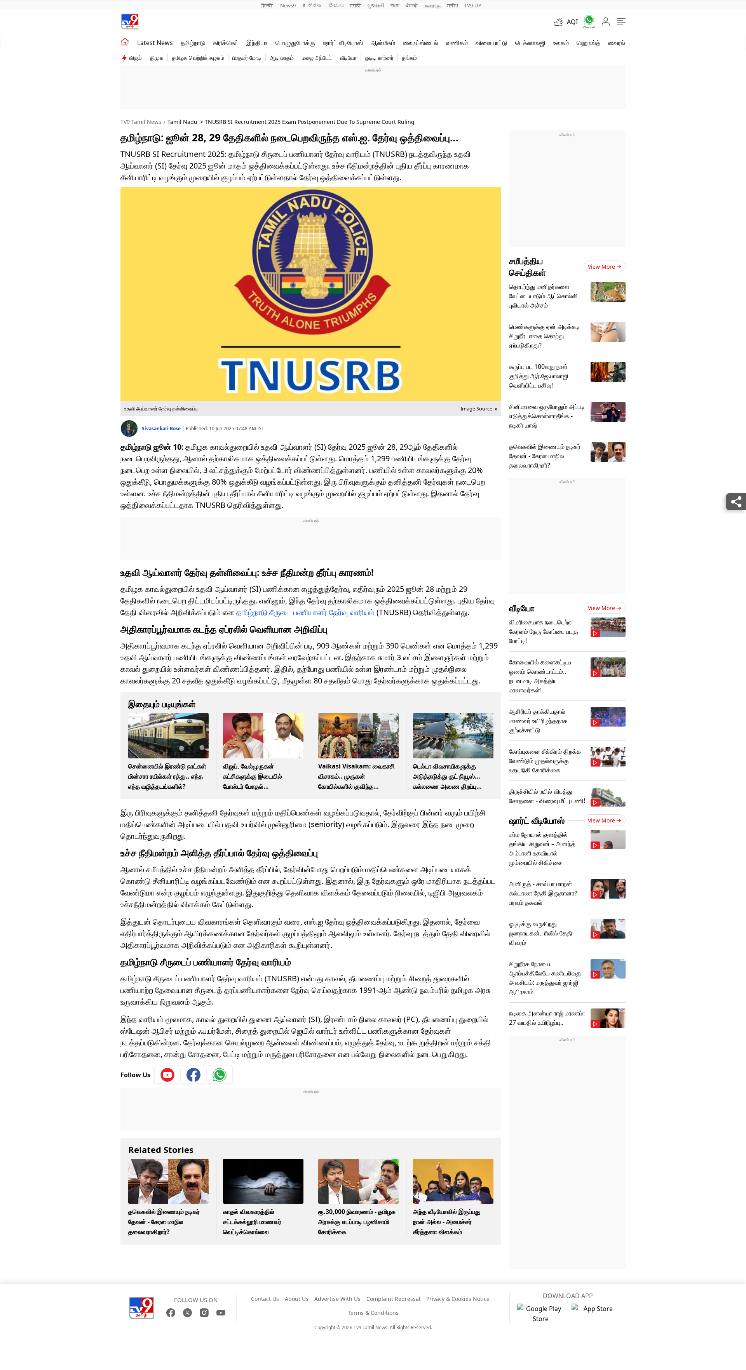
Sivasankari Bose (162, 428)
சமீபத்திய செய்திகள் (527, 266)
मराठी (355, 5)
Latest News (155, 42)
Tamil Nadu (182, 121)
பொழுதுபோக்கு (295, 42)
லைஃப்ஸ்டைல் (420, 42)
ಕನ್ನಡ (312, 5)
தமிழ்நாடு (193, 42)
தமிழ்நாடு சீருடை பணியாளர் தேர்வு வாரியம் (305, 612)
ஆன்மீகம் (383, 42)
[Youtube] (168, 1075)
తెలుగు (335, 5)
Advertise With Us (337, 1298)
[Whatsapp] (586, 21)
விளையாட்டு (491, 42)
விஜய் (135, 57)
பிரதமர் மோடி (246, 57)
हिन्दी (267, 5)
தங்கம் (409, 57)
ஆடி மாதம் (282, 57)
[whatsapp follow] (219, 1075)
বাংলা (394, 5)
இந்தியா (257, 42)
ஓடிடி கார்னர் (379, 57)
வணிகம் (457, 42)
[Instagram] (204, 1312)
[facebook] (194, 1075)
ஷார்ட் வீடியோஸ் (343, 42)
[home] (124, 42)
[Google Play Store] (540, 1314)
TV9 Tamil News (140, 121)
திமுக (157, 57)
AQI (572, 21)
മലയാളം (432, 5)
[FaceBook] (170, 1312)
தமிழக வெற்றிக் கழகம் (198, 57)
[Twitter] (187, 1312)
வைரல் (616, 42)
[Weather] (560, 21)
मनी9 (452, 5)
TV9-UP (472, 5)
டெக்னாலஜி (530, 42)
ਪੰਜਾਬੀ (412, 5)
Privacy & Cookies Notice (458, 1298)
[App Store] (595, 1314)
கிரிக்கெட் (226, 42)
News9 (288, 5)
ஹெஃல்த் (588, 42)
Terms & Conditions (373, 1312)
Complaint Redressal (393, 1298)
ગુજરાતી (375, 5)
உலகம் (561, 42)
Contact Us (265, 1298)
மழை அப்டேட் (317, 57)
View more (601, 266)
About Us (297, 1298)
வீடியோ (348, 57)
